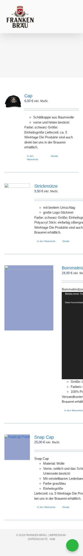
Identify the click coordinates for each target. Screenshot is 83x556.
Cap (28, 95)
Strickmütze (46, 186)
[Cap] (12, 101)
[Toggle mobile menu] (74, 12)
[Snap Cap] (17, 447)
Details (54, 156)
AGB (52, 539)
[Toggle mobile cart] (66, 12)
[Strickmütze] (17, 196)
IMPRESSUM (57, 535)
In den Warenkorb (32, 158)
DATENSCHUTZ (38, 539)
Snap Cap (44, 437)
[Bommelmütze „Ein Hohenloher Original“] (28, 298)
